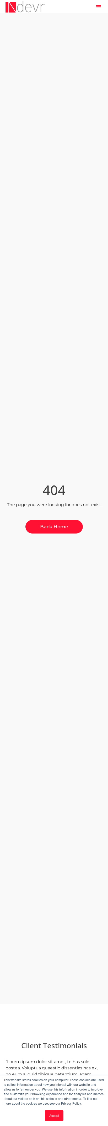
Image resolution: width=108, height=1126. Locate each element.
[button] (98, 6)
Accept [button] (54, 1115)
